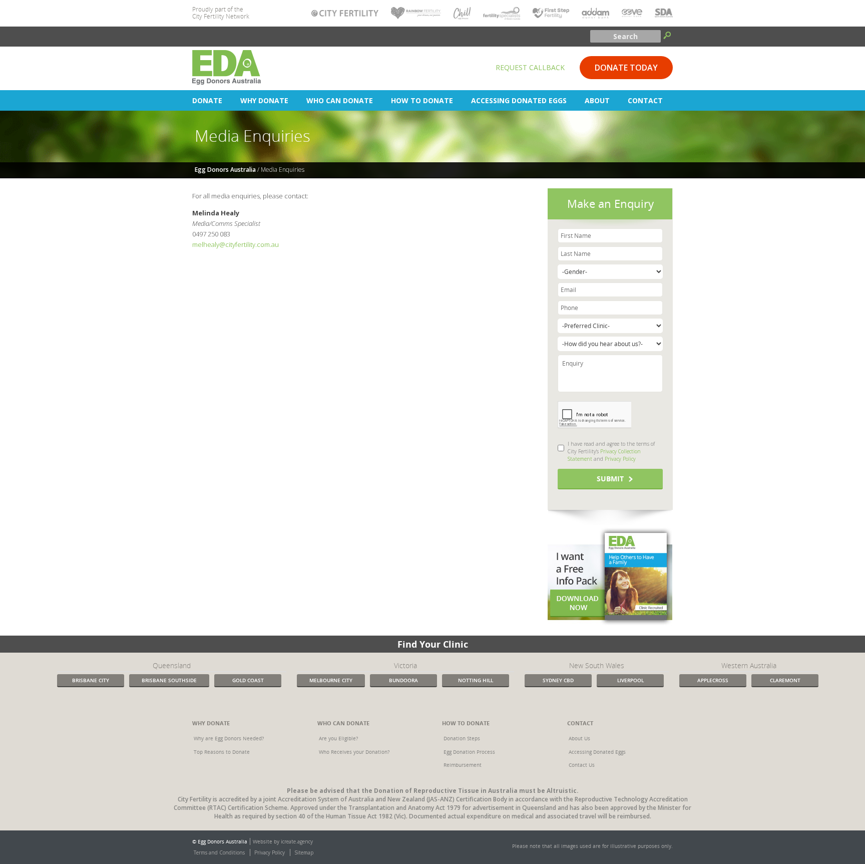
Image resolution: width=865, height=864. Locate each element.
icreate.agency (297, 841)
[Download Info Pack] (610, 575)
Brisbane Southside (169, 680)
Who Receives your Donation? (354, 751)
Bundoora (403, 680)
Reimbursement (463, 764)
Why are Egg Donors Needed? (229, 738)
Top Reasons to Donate (222, 751)
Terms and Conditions (219, 852)
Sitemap (303, 852)
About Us (579, 738)
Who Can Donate (339, 100)
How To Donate (422, 100)
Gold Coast (248, 680)
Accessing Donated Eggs (519, 100)
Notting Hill (475, 680)
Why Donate (264, 100)
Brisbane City (90, 680)
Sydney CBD (558, 680)
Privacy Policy (620, 458)
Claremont (785, 680)
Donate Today (626, 67)
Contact (645, 100)
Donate (207, 100)
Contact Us (582, 764)
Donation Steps (462, 738)
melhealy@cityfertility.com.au (235, 244)
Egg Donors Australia (225, 169)
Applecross (712, 680)
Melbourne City (330, 680)
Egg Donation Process (469, 751)
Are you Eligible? (338, 738)
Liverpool (630, 680)
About (597, 100)
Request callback (530, 67)
